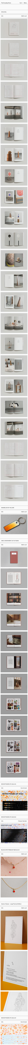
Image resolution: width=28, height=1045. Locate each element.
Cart (21, 2)
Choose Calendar (22, 821)
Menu (25, 2)
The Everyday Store (6, 2)
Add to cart (24, 16)
